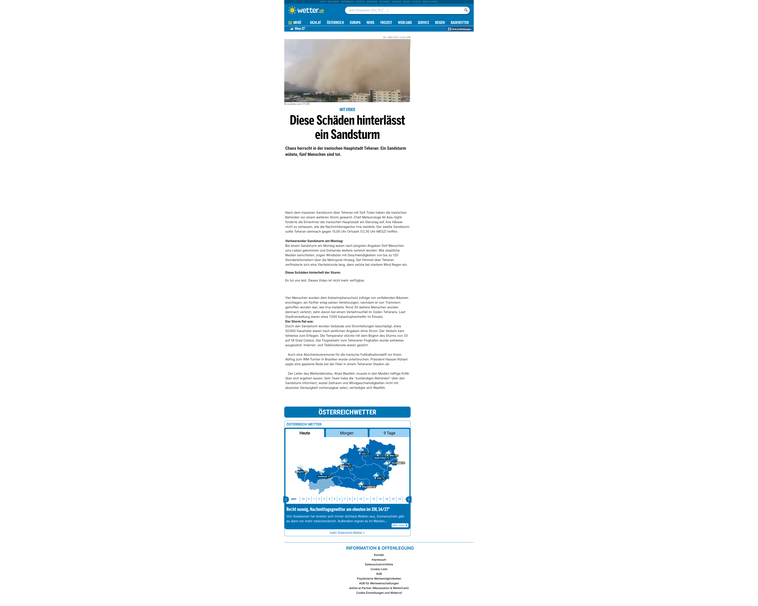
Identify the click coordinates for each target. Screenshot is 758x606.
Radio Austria (430, 2)
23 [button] (303, 499)
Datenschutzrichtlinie (379, 564)
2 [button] (319, 499)
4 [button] (329, 499)
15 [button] (393, 499)
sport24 (360, 2)
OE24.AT (315, 23)
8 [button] (350, 499)
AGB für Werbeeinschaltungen (379, 583)
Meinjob (396, 2)
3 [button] (324, 499)
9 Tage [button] (389, 433)
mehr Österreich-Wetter (346, 533)
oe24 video (333, 2)
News (370, 23)
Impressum (379, 559)
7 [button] (344, 499)
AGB (379, 574)
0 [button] (309, 499)
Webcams (405, 23)
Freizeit (386, 23)
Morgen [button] (347, 433)
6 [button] (339, 499)
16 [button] (399, 499)
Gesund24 (384, 2)
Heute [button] (304, 433)
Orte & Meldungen (461, 29)
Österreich (347, 2)
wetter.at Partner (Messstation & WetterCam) (379, 588)
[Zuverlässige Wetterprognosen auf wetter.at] (312, 10)
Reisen (406, 2)
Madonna (372, 2)
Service (423, 23)
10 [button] (360, 499)
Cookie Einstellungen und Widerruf (379, 593)
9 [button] (355, 499)
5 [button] (334, 499)
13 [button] (380, 499)
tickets (416, 2)
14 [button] (386, 499)
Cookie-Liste (379, 569)
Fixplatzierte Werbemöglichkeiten (379, 578)
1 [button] (314, 499)
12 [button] (373, 499)
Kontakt (379, 555)
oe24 (323, 2)
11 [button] (367, 499)
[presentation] (286, 499)
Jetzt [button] (293, 499)
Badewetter (460, 23)
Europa (355, 23)
